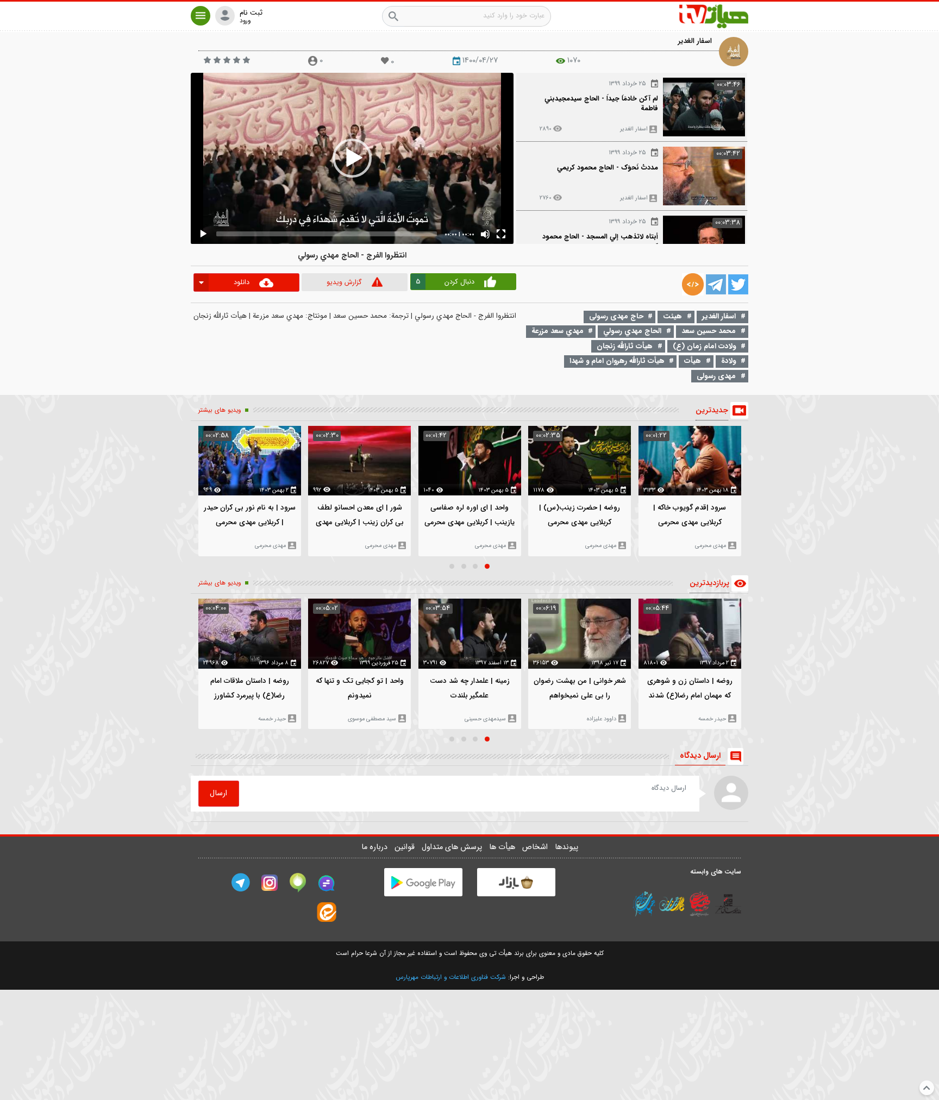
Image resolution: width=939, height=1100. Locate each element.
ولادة (728, 361)
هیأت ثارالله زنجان (625, 346)
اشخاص (536, 847)
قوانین (406, 847)
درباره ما (375, 847)
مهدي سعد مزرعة (557, 331)
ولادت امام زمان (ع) (704, 346)
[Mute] (485, 234)
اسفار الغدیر (695, 41)
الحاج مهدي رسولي (632, 331)
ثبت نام (251, 13)
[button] (200, 16)
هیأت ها (503, 847)
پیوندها (566, 847)
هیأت (692, 361)
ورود (245, 20)
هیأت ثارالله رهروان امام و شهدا (617, 361)
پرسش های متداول (453, 847)
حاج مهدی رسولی (616, 316)
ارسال (218, 793)
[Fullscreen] (501, 234)
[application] (352, 158)
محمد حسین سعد (708, 331)
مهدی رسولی (716, 376)
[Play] (203, 234)
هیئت (672, 316)
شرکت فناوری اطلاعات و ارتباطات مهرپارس (451, 977)
